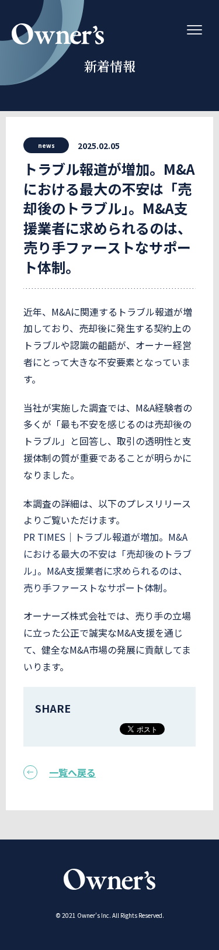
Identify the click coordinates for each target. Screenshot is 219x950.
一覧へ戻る (72, 772)
